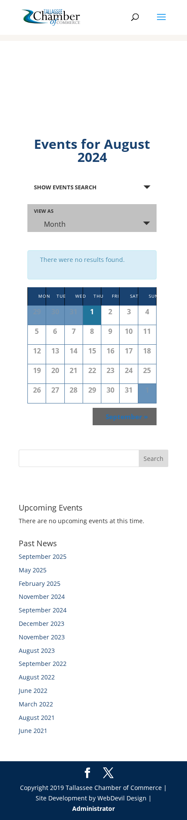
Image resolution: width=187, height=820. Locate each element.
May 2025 (33, 570)
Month (55, 224)
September (127, 416)
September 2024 (43, 610)
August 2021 (37, 717)
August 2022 (37, 677)
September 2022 (43, 663)
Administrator (93, 808)
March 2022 (36, 704)
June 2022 (33, 690)
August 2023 (37, 650)
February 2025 (39, 583)
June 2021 (33, 730)
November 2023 (42, 637)
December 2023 (41, 623)
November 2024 (42, 596)
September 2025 (43, 556)
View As (43, 210)
